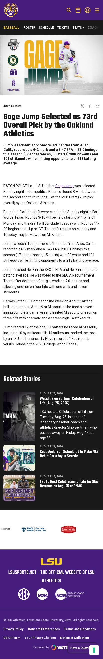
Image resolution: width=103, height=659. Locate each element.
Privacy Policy (14, 629)
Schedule (46, 27)
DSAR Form (12, 638)
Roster (30, 27)
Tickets (63, 27)
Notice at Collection (74, 638)
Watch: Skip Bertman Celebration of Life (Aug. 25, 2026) (67, 401)
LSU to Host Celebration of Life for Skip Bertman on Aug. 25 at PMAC (69, 484)
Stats (77, 27)
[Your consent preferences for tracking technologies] (94, 650)
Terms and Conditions (80, 629)
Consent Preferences (44, 629)
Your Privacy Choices (40, 638)
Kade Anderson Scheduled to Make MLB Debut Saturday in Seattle (69, 454)
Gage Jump (65, 186)
